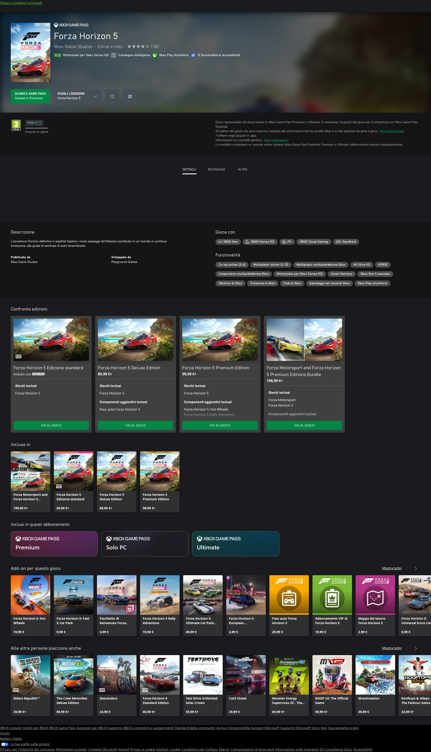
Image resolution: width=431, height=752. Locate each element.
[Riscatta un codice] (130, 96)
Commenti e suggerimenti (153, 727)
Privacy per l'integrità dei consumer (27, 749)
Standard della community (195, 727)
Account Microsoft (265, 727)
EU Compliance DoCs (336, 749)
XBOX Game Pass (62, 727)
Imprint (123, 749)
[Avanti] (415, 568)
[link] (30, 481)
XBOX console (11, 727)
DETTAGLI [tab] (189, 169)
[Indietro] (406, 568)
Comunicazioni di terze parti (252, 749)
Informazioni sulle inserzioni (297, 749)
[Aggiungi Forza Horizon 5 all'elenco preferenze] (112, 96)
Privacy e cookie (142, 749)
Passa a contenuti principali (21, 2)
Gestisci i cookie (168, 749)
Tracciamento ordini (343, 727)
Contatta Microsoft (102, 749)
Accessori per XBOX (92, 727)
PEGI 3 (32, 123)
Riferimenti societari (71, 749)
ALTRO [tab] (242, 169)
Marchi (224, 749)
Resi (324, 727)
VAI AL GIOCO (51, 425)
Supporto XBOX (120, 727)
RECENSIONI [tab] (216, 169)
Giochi (5, 733)
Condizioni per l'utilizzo (200, 749)
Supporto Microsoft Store (300, 727)
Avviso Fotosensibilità (233, 727)
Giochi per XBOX (35, 727)
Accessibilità (362, 749)
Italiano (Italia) (11, 738)
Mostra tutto (391, 568)
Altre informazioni (392, 131)
